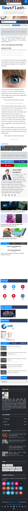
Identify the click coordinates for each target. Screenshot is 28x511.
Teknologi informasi (12, 40)
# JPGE (13, 148)
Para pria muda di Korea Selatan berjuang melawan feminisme (15, 365)
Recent (5, 343)
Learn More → (5, 410)
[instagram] (20, 1)
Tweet (9, 161)
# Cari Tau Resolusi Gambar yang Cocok (14, 146)
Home (2, 37)
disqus (13, 243)
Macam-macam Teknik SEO (14, 346)
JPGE (13, 38)
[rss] (18, 1)
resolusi (23, 38)
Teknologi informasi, (19, 55)
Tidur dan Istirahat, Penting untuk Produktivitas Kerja (17, 434)
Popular (14, 343)
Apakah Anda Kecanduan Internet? (17, 440)
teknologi (7, 424)
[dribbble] (15, 1)
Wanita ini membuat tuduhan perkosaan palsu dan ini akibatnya (17, 371)
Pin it (9, 165)
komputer (18, 38)
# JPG (10, 148)
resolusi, (8, 55)
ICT (6, 38)
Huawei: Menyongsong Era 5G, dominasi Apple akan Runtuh (17, 447)
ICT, (16, 53)
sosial (5, 421)
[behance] (22, 506)
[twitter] (7, 1)
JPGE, (21, 53)
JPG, (18, 53)
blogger (5, 243)
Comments (22, 343)
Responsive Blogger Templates (14, 504)
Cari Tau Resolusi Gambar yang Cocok (14, 37)
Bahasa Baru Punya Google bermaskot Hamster (17, 453)
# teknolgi (8, 149)
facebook (22, 243)
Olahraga (6, 419)
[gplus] (9, 1)
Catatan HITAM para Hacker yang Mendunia (13, 212)
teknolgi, (12, 55)
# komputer (19, 148)
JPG (9, 38)
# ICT (6, 148)
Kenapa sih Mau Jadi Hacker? (9, 238)
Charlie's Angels (12, 25)
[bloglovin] (13, 1)
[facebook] (5, 1)
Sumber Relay (4, 144)
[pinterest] (11, 1)
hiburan (19, 467)
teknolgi (4, 40)
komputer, (3, 55)
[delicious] (14, 509)
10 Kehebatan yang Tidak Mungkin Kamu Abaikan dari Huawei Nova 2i (12, 225)
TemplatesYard (14, 502)
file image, (13, 53)
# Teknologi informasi (16, 149)
